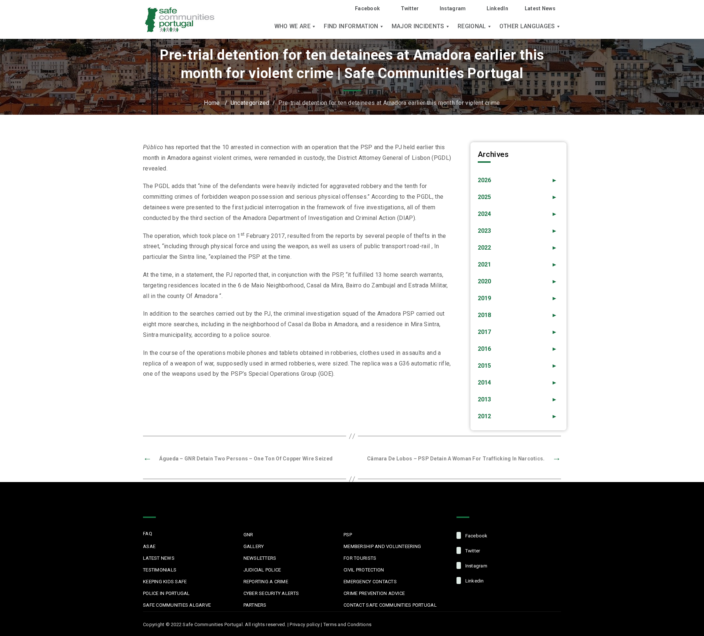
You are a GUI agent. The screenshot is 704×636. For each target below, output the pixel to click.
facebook (475, 535)
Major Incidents (418, 26)
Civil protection (364, 570)
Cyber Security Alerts (271, 593)
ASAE (149, 546)
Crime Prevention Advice (374, 593)
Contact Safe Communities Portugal (390, 605)
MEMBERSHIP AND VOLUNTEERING (382, 546)
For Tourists (360, 558)
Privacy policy (305, 624)
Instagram (453, 8)
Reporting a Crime (265, 581)
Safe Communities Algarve (177, 605)
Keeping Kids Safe (165, 581)
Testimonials (159, 570)
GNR (248, 534)
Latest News (540, 8)
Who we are (292, 26)
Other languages (527, 26)
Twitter (410, 8)
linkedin (474, 581)
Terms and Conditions (347, 624)
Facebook (367, 8)
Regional (472, 26)
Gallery (253, 546)
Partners (255, 605)
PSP (348, 534)
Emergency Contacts (370, 581)
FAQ (147, 533)
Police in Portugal (166, 593)
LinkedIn (497, 8)
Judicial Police (262, 570)
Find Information (351, 26)
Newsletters (259, 558)
